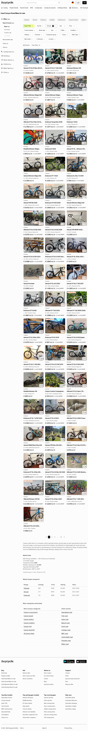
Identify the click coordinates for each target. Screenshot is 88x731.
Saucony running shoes (50, 714)
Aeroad (26, 592)
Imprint (44, 728)
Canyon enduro (29, 619)
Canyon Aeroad (5, 700)
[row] (49, 50)
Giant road (64, 619)
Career (46, 678)
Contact (67, 673)
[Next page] (64, 537)
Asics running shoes (49, 706)
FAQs (66, 676)
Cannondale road (67, 637)
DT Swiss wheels (27, 703)
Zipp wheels (26, 706)
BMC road (64, 633)
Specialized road (66, 612)
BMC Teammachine (6, 709)
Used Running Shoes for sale (9, 687)
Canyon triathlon (29, 623)
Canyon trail (28, 626)
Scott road (64, 626)
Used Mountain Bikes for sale (9, 684)
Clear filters (35, 45)
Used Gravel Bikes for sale (8, 681)
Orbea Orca (4, 717)
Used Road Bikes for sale (8, 678)
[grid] (49, 50)
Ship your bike (69, 684)
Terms (22, 728)
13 (61, 537)
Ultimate (26, 588)
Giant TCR (4, 703)
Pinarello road (66, 641)
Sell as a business (27, 678)
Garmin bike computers (29, 717)
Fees (66, 681)
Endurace (27, 595)
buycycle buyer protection (72, 678)
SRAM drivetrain (27, 700)
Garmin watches (48, 697)
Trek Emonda (5, 706)
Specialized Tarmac (6, 697)
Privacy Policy (68, 728)
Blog (45, 681)
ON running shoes (49, 717)
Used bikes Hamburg (71, 703)
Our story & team (49, 676)
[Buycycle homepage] (7, 2)
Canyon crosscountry (31, 612)
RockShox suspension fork (30, 714)
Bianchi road (65, 623)
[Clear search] (59, 3)
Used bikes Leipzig (70, 709)
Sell (85, 2)
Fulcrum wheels (27, 709)
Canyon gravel (28, 616)
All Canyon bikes (29, 633)
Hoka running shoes (49, 712)
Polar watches (48, 700)
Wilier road (65, 644)
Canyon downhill (29, 630)
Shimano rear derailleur (29, 712)
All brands (4, 673)
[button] (29, 73)
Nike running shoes (49, 703)
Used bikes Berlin (70, 697)
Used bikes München (71, 700)
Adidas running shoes (50, 709)
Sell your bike (26, 673)
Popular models (5, 676)
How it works (47, 673)
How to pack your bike (29, 676)
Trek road (64, 616)
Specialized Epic (5, 712)
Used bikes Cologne (70, 706)
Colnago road (65, 630)
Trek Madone (5, 714)
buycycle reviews (48, 684)
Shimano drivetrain (28, 697)
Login (78, 2)
